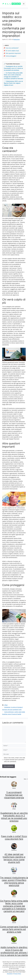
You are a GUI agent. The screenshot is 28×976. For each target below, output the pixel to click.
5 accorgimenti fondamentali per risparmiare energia (14, 795)
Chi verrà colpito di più (12, 50)
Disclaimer (10, 973)
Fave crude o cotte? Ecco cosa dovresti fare (14, 837)
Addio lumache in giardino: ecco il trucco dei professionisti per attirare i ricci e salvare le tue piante (14, 951)
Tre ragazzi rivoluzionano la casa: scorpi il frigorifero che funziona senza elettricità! (14, 881)
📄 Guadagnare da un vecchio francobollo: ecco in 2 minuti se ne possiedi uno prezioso (13, 68)
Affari (6, 705)
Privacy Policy (17, 973)
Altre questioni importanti (13, 53)
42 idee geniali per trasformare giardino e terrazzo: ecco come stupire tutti (14, 858)
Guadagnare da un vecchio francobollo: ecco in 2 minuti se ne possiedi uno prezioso (14, 817)
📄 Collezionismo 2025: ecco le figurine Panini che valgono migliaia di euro (13, 83)
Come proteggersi (11, 56)
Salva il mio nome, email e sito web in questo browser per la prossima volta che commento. (14, 759)
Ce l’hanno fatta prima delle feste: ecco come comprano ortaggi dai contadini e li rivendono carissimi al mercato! (14, 906)
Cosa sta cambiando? (12, 48)
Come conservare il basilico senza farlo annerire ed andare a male (14, 929)
